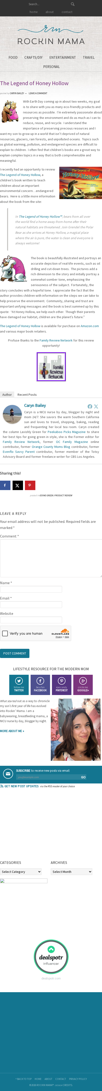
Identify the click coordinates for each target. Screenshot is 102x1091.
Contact (60, 1079)
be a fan (40, 689)
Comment (9, 536)
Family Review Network (56, 340)
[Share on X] (18, 485)
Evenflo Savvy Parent (19, 452)
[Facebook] (90, 406)
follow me (19, 689)
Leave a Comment (38, 93)
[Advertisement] (35, 825)
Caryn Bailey (35, 405)
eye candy (62, 689)
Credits (67, 1085)
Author (7, 394)
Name (6, 582)
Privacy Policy (78, 1079)
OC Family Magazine (72, 442)
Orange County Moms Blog (51, 447)
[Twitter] (96, 406)
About (48, 1079)
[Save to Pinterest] (30, 485)
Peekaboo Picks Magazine (67, 432)
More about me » (12, 731)
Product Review (63, 495)
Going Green (46, 495)
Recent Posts (27, 394)
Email (6, 598)
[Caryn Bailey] (12, 422)
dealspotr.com (51, 978)
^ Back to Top (23, 1079)
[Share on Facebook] (5, 485)
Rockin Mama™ (51, 34)
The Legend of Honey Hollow (20, 175)
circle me (83, 689)
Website (6, 613)
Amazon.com (90, 326)
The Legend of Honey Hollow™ (40, 216)
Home (38, 1079)
